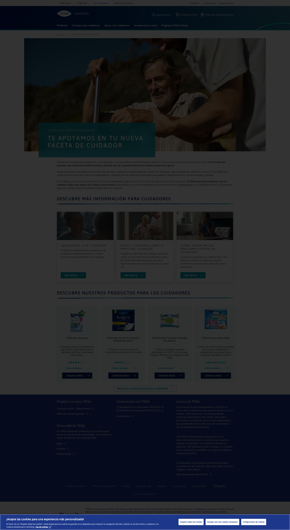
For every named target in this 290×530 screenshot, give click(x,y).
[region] (145, 522)
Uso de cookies (41, 527)
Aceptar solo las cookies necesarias (222, 522)
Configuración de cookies (253, 522)
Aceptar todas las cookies (191, 522)
